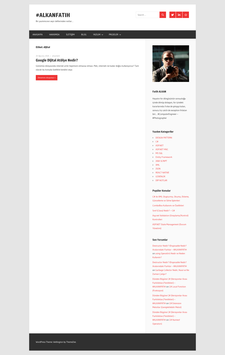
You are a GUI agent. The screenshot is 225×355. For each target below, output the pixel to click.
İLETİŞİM (70, 34)
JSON (158, 168)
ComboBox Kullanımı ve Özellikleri (168, 205)
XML (158, 164)
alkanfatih (56, 56)
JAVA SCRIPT (161, 161)
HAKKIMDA (54, 34)
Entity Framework (164, 157)
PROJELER (113, 34)
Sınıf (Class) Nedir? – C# (163, 210)
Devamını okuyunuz (46, 77)
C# (157, 141)
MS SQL (159, 153)
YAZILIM (96, 34)
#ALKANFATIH (53, 14)
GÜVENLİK (160, 176)
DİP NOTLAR (161, 180)
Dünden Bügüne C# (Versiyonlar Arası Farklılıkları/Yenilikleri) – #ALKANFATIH (169, 283)
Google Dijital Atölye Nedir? (57, 60)
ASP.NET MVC (162, 149)
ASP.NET (160, 145)
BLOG (83, 34)
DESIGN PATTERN (164, 137)
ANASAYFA (38, 34)
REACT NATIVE (162, 172)
